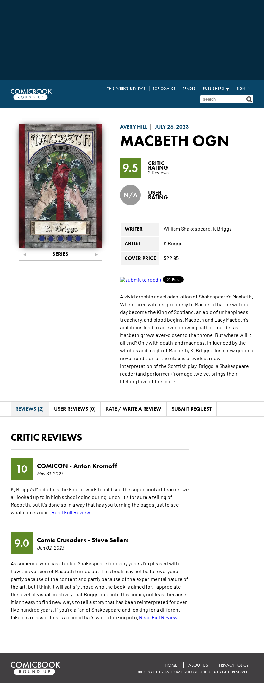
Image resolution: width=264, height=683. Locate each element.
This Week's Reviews (126, 88)
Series (60, 254)
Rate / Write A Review (133, 409)
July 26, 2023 (172, 127)
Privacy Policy (234, 665)
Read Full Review (71, 512)
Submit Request (192, 409)
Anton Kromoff (95, 466)
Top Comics (164, 88)
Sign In (243, 88)
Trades (189, 88)
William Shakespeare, (188, 228)
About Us (198, 665)
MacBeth (154, 140)
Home (171, 665)
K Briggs (222, 228)
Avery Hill (133, 127)
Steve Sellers (110, 540)
